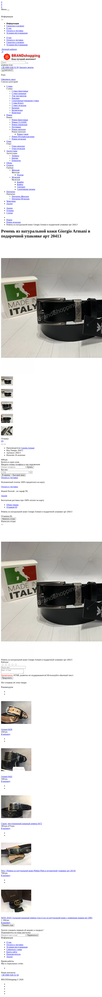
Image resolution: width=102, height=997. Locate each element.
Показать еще (7, 925)
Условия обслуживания (16, 33)
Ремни (9, 220)
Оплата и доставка (14, 31)
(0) (2, 441)
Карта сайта (11, 952)
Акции (9, 208)
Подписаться (32, 935)
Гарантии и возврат (15, 26)
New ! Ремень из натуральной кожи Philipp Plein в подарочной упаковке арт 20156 (38, 871)
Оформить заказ (8, 79)
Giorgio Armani (27, 448)
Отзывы (10, 210)
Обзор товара (12, 505)
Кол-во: (4, 470)
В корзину (6, 475)
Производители (13, 954)
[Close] (2, 524)
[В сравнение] (5, 444)
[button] (9, 49)
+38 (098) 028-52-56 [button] (10, 975)
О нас (9, 28)
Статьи (9, 213)
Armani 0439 (6, 729)
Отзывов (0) (11, 507)
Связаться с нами (14, 949)
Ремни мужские (13, 222)
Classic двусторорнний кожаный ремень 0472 (21, 823)
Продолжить (7, 678)
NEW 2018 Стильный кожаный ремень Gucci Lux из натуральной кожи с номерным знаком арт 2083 (46, 918)
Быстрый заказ (19, 475)
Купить (30, 467)
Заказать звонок (26, 67)
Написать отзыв (8, 519)
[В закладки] (2, 444)
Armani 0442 (6, 776)
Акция (4, 496)
